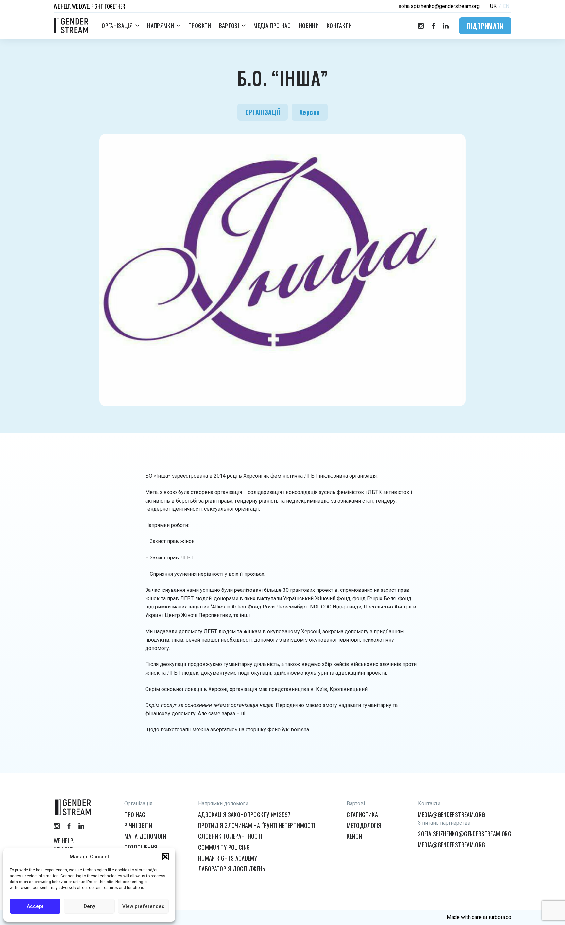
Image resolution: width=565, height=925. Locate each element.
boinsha (300, 730)
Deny (89, 906)
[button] (165, 856)
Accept (35, 906)
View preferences (143, 906)
